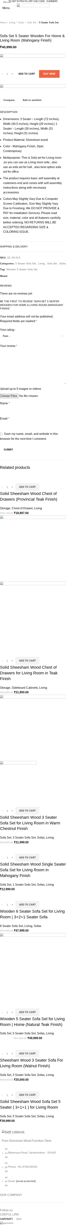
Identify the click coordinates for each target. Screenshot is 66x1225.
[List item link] (33, 1169)
